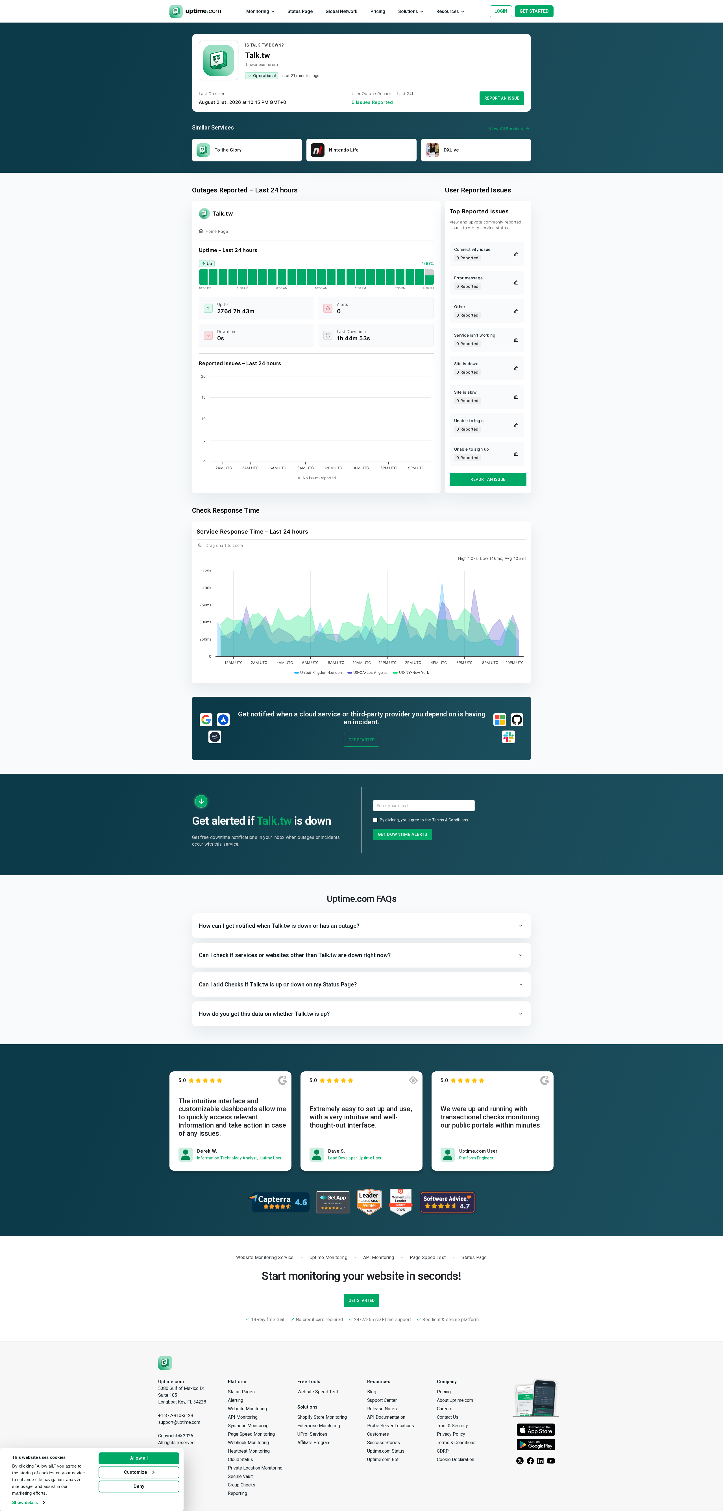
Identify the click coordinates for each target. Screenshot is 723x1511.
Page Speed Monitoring (251, 1434)
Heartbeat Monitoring (249, 1451)
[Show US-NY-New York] (411, 672)
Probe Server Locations (390, 1425)
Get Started (362, 740)
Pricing (444, 1391)
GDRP (443, 1451)
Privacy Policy (451, 1434)
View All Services (506, 128)
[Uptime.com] (165, 1362)
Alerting (235, 1400)
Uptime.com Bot (382, 1459)
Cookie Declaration (455, 1459)
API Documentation (386, 1417)
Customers (378, 1434)
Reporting (237, 1493)
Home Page (217, 231)
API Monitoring (243, 1417)
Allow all (139, 1458)
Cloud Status (240, 1459)
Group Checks (241, 1485)
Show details (25, 1502)
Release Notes (382, 1408)
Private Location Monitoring (255, 1468)
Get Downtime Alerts (402, 834)
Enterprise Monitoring (318, 1425)
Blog (371, 1391)
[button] (361, 925)
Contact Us (447, 1417)
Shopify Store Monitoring (322, 1417)
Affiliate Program (313, 1442)
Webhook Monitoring (248, 1442)
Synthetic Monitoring (248, 1425)
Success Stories (383, 1442)
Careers (444, 1408)
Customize (135, 1472)
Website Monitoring (247, 1408)
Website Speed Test (317, 1391)
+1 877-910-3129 (175, 1415)
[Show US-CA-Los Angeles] (367, 672)
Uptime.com (171, 1381)
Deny (139, 1486)
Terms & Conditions (450, 820)
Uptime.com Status (385, 1451)
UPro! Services (312, 1434)
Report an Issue (501, 98)
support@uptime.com (179, 1422)
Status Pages (241, 1391)
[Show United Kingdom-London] (318, 672)
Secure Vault (240, 1476)
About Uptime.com (455, 1400)
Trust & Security (452, 1425)
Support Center (382, 1400)
